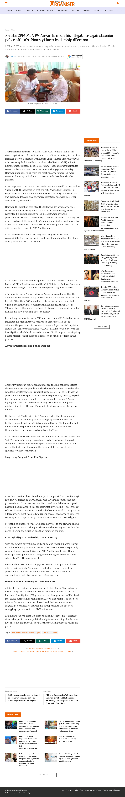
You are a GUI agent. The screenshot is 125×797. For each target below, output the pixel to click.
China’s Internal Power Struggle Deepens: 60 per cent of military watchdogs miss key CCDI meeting (110, 260)
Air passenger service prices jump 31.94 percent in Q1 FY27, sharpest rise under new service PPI (110, 172)
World (29, 10)
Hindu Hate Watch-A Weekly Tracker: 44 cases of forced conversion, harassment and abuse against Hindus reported (102, 224)
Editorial (62, 10)
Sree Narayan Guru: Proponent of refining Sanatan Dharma (67, 739)
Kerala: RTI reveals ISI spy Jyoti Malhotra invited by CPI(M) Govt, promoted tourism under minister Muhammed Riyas (69, 726)
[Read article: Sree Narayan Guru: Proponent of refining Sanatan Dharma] (51, 740)
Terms (69, 790)
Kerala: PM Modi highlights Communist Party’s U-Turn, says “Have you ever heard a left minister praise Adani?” (29, 742)
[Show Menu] (6, 3)
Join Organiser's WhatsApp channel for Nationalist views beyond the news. (42, 651)
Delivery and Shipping (112, 790)
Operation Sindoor (45, 10)
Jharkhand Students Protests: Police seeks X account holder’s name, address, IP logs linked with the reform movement (102, 189)
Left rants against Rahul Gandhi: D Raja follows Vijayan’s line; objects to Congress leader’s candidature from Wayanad (29, 760)
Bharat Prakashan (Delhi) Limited (17, 790)
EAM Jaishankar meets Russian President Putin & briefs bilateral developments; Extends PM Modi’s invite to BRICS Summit (102, 313)
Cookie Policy (78, 790)
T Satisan (13, 56)
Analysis (75, 10)
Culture (97, 10)
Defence (109, 10)
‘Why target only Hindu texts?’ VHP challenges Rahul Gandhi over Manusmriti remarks (109, 276)
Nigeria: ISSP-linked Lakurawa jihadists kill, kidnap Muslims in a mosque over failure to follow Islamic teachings (101, 294)
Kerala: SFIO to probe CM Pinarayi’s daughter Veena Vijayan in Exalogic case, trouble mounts (69, 758)
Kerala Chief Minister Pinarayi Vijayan (26, 633)
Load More (42, 775)
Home (9, 10)
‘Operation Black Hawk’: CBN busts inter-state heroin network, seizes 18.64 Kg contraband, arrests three (110, 206)
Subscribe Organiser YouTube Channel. (42, 649)
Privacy (62, 790)
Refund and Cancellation (93, 790)
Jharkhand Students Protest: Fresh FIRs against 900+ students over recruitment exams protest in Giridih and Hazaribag (101, 154)
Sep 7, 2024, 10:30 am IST (31, 56)
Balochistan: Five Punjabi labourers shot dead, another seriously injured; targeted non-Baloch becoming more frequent (102, 243)
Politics (13, 30)
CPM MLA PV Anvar (50, 633)
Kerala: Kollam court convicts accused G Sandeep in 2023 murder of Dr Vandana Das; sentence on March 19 (29, 726)
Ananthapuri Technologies (23, 793)
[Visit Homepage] (62, 3)
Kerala (61, 56)
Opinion (86, 10)
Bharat (19, 10)
